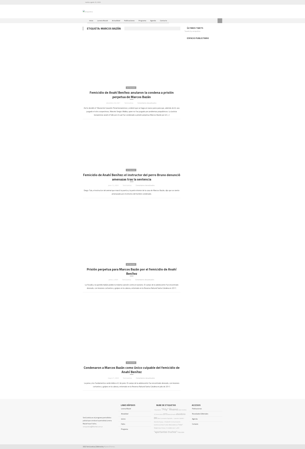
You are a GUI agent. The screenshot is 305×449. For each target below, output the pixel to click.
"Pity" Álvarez (169, 409)
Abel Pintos (161, 428)
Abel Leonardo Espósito (165, 418)
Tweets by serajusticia (192, 31)
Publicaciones (129, 20)
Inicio (91, 20)
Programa (142, 20)
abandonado (172, 414)
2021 (174, 428)
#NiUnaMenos (173, 425)
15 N (167, 428)
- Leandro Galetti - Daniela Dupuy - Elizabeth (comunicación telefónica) (169, 421)
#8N (170, 428)
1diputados (157, 410)
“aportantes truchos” (165, 432)
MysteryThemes (109, 446)
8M (155, 418)
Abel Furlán (164, 425)
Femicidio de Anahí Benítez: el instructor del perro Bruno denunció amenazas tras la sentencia (131, 177)
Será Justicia (129, 103)
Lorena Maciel (102, 20)
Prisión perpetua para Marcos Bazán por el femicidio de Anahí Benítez (131, 271)
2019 (165, 414)
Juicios (123, 419)
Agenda (153, 20)
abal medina (182, 410)
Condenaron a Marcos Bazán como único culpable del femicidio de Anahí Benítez (132, 369)
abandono (181, 414)
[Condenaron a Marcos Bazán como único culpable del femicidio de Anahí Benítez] (131, 326)
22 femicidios (158, 414)
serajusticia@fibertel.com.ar (93, 426)
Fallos (123, 424)
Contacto (163, 20)
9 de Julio (181, 432)
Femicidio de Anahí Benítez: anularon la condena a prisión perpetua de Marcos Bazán (132, 94)
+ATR (177, 428)
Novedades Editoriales (200, 413)
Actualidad (116, 20)
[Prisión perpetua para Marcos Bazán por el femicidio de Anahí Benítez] (131, 230)
